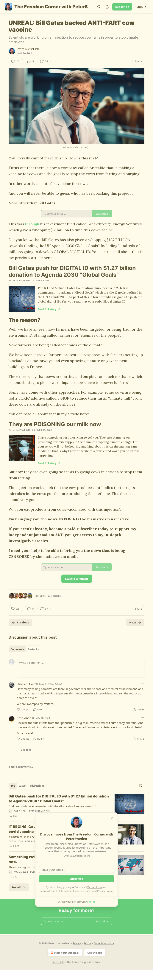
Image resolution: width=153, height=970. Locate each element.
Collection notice (104, 943)
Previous (23, 622)
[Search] (99, 6)
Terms (87, 943)
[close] (112, 818)
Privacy (77, 943)
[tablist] (25, 649)
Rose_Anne (24, 718)
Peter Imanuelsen (28, 49)
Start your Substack (66, 952)
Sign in (141, 7)
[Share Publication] (107, 6)
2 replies (26, 750)
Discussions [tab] (37, 785)
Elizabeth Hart (26, 684)
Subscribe (122, 7)
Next (132, 622)
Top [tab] (13, 785)
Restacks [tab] (33, 649)
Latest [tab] (22, 785)
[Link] (3, 320)
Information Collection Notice (75, 891)
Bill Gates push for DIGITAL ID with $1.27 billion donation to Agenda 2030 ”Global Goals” (59, 798)
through (32, 224)
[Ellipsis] (143, 684)
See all (16, 887)
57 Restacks (54, 595)
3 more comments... (21, 766)
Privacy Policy (104, 891)
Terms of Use (94, 887)
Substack (58, 962)
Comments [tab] (17, 649)
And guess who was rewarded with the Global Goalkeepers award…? (53, 806)
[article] (76, 806)
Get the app (94, 952)
